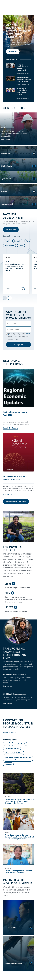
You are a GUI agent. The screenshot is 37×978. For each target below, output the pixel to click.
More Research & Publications (16, 501)
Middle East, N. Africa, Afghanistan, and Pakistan (18, 758)
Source (7, 289)
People (7, 241)
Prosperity (17, 241)
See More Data (11, 229)
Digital (21, 245)
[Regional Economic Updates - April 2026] (18, 388)
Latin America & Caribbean (14, 753)
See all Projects (9, 732)
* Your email (12, 324)
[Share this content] (23, 289)
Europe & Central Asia (12, 748)
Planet (28, 241)
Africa (7, 744)
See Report (12, 52)
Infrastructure (9, 245)
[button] (34, 153)
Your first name (13, 329)
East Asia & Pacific (19, 744)
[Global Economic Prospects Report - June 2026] (18, 452)
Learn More (5, 139)
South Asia (8, 764)
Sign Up (20, 344)
